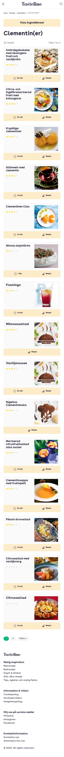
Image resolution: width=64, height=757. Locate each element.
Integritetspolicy (13, 701)
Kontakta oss (11, 737)
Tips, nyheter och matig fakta (20, 680)
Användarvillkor (13, 698)
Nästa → (22, 638)
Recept (12, 13)
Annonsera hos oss (14, 741)
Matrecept (10, 666)
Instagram (9, 719)
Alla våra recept (13, 677)
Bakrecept (9, 669)
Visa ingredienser (32, 22)
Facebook (9, 723)
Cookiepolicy (11, 694)
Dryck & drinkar (12, 673)
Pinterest (9, 716)
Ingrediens (21, 13)
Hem (6, 13)
